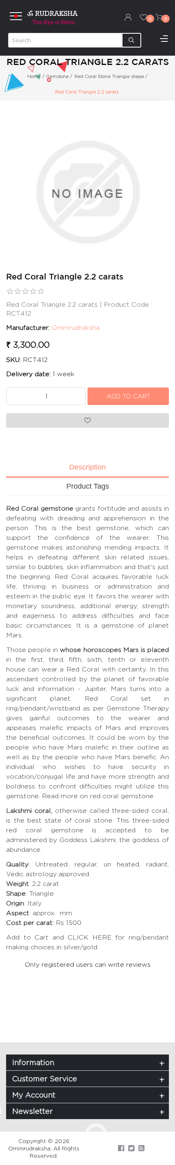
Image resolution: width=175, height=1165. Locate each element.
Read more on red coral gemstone (97, 796)
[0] (143, 17)
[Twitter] (131, 1148)
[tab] (87, 468)
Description (87, 467)
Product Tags (87, 486)
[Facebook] (121, 1148)
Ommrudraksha (76, 327)
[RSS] (141, 1148)
